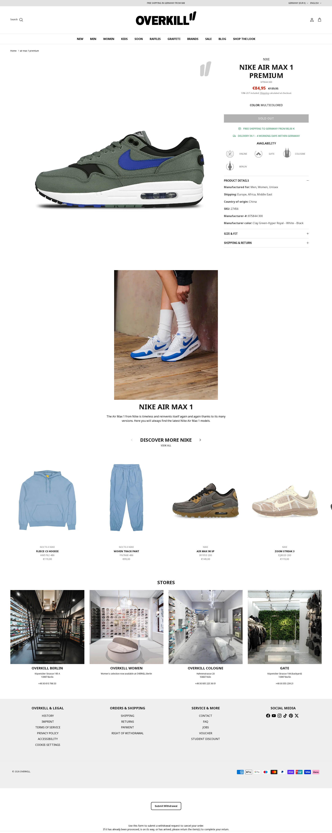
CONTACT (205, 716)
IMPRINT (48, 722)
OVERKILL (25, 771)
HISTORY (48, 716)
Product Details (236, 180)
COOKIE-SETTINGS (47, 745)
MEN (93, 39)
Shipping (264, 93)
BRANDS (192, 39)
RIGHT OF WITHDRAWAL (128, 733)
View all (166, 445)
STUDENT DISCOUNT (205, 739)
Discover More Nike (166, 440)
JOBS (205, 727)
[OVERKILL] (166, 20)
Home (13, 50)
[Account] (311, 20)
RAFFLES (155, 39)
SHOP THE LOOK (244, 39)
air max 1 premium (29, 50)
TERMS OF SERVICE (47, 727)
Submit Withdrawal (166, 805)
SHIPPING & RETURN (238, 243)
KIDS (124, 39)
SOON (139, 39)
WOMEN (108, 39)
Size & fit (231, 234)
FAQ (205, 722)
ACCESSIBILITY (48, 739)
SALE (208, 39)
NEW (80, 39)
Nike (266, 59)
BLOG (222, 39)
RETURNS (127, 722)
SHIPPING (127, 716)
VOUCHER (205, 733)
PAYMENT (127, 727)
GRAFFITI (174, 39)
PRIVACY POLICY (47, 733)
